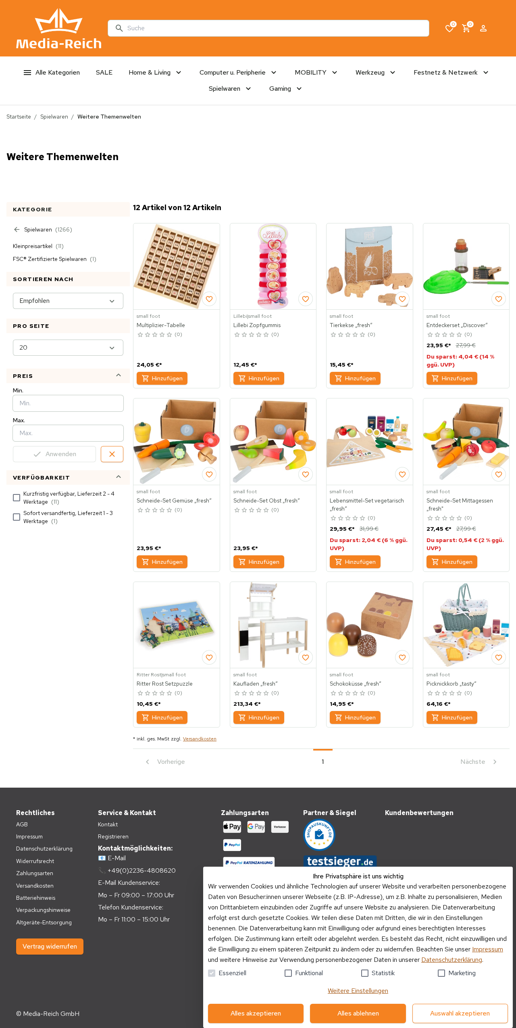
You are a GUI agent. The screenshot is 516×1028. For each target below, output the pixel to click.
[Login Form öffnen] (483, 28)
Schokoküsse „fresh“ (355, 683)
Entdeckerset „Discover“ (457, 325)
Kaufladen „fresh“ (255, 683)
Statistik (383, 973)
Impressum (487, 949)
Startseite (18, 116)
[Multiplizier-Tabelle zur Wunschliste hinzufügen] (209, 299)
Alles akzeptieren (256, 1013)
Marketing (462, 973)
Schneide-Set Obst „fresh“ (266, 500)
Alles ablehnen (358, 1013)
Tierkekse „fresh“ (351, 325)
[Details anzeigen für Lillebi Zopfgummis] (273, 266)
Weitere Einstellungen (358, 990)
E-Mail (117, 858)
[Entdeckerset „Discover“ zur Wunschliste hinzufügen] (498, 299)
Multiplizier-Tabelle (161, 325)
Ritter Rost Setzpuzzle (165, 683)
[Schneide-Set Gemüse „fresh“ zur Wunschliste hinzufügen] (209, 474)
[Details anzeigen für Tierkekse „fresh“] (370, 266)
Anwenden (61, 454)
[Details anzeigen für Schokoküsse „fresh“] (370, 625)
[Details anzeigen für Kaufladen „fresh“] (273, 625)
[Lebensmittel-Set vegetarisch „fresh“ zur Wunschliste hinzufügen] (402, 474)
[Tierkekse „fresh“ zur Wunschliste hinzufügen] (402, 299)
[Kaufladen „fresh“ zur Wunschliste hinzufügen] (305, 657)
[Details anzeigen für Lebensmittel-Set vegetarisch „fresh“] (370, 441)
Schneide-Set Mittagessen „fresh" (460, 504)
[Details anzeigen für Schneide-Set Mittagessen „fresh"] (466, 441)
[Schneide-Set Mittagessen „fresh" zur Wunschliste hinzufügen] (498, 474)
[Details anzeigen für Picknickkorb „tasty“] (466, 625)
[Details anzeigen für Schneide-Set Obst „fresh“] (273, 441)
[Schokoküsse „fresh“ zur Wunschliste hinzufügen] (402, 657)
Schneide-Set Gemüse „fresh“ (174, 500)
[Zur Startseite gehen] (58, 28)
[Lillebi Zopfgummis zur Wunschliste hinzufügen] (305, 299)
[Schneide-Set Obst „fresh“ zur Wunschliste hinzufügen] (305, 474)
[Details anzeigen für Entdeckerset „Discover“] (466, 266)
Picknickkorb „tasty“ (451, 683)
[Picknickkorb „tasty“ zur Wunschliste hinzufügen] (498, 657)
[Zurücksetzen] (112, 454)
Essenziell (232, 973)
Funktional (309, 973)
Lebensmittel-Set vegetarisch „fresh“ (367, 504)
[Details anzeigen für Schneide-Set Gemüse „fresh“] (176, 441)
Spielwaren (54, 116)
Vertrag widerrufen (50, 946)
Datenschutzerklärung (451, 959)
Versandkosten (199, 739)
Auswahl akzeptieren (460, 1013)
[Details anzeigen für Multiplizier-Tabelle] (176, 266)
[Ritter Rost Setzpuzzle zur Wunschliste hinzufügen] (209, 657)
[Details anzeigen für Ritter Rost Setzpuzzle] (176, 625)
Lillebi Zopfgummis (257, 325)
